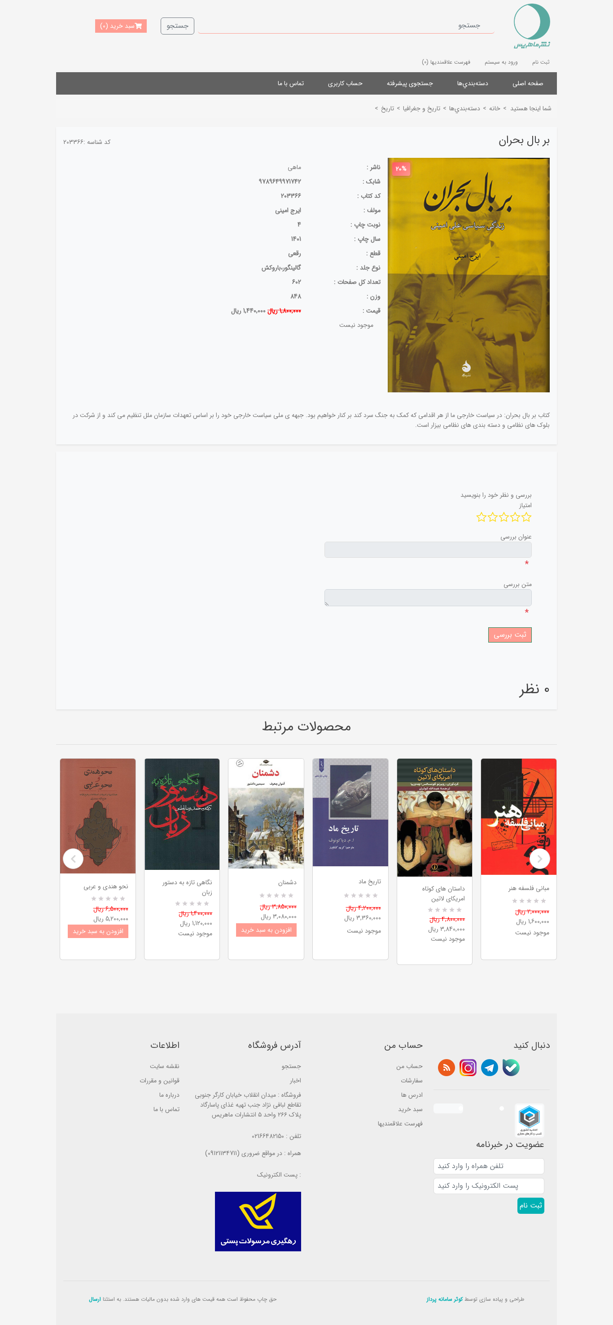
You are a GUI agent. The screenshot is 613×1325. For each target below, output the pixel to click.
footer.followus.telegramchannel (489, 1067)
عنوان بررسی (516, 537)
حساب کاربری (345, 83)
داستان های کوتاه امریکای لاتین (443, 894)
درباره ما (169, 1095)
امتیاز (525, 505)
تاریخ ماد (370, 881)
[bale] (511, 1067)
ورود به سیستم (501, 62)
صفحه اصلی (527, 83)
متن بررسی (518, 584)
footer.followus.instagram (468, 1067)
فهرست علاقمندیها (400, 1124)
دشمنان (287, 882)
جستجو (177, 25)
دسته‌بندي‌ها (472, 83)
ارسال (95, 1299)
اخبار (295, 1081)
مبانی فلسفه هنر (528, 888)
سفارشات (412, 1081)
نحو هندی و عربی (105, 886)
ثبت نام (541, 62)
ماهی (294, 167)
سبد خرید (410, 1109)
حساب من (409, 1066)
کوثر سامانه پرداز (445, 1299)
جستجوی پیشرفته (410, 83)
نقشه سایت (165, 1066)
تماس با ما (291, 83)
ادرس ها (412, 1095)
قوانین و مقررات (160, 1081)
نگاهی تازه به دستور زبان (187, 887)
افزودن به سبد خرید (98, 931)
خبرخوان (446, 1067)
